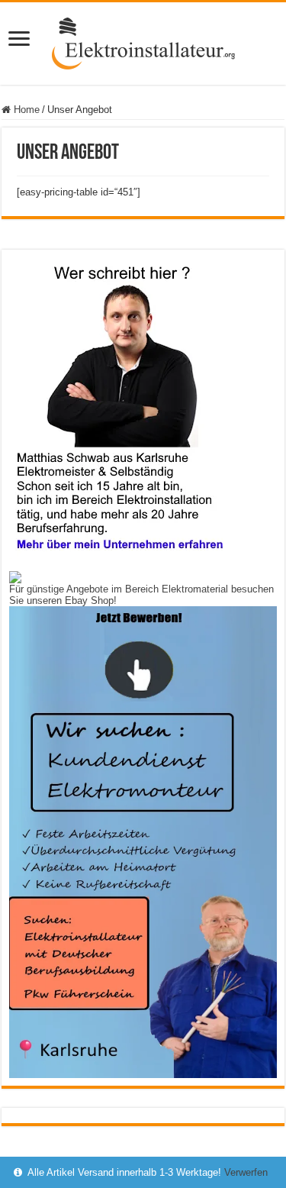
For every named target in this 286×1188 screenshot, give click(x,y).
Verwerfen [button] (246, 1172)
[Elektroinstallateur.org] (143, 40)
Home (25, 109)
